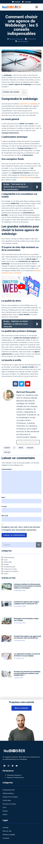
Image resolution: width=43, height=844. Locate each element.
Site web (7, 452)
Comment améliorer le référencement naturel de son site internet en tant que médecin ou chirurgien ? (27, 586)
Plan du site (7, 831)
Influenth (30, 447)
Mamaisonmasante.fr (14, 775)
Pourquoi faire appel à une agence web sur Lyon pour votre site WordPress (27, 637)
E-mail (4, 506)
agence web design (26, 177)
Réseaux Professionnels (15, 777)
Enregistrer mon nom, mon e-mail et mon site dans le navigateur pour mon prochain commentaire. (21, 528)
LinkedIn (7, 447)
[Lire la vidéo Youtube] (21, 287)
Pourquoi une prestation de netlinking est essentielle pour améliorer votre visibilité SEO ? (27, 673)
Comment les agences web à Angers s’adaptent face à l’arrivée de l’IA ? (26, 603)
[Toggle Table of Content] (22, 92)
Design (5, 811)
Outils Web (7, 800)
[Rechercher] (38, 545)
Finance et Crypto (9, 804)
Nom (4, 497)
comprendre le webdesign (28, 104)
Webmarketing (23, 41)
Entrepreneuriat (8, 790)
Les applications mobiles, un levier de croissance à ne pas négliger (27, 655)
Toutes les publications (28, 442)
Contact (5, 827)
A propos (6, 838)
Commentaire (7, 469)
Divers (5, 814)
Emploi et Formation (10, 797)
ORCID (21, 447)
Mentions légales (9, 834)
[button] (36, 7)
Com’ (5, 807)
